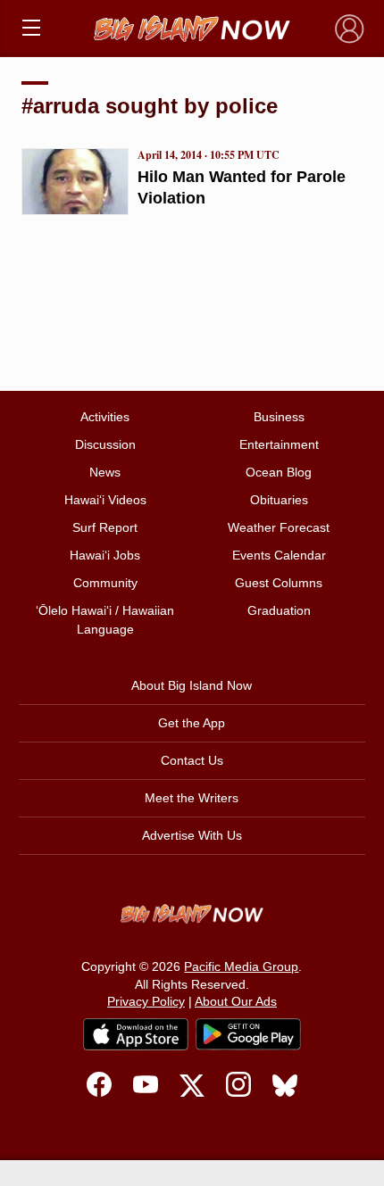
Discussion (105, 444)
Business (279, 417)
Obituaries (279, 500)
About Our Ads (236, 1001)
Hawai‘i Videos (105, 500)
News (105, 472)
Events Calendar (279, 555)
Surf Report (105, 527)
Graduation (279, 610)
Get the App (191, 723)
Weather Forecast (279, 527)
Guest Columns (278, 583)
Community (105, 583)
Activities (104, 417)
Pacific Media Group (241, 966)
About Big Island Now (191, 685)
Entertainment (279, 444)
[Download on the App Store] (135, 1033)
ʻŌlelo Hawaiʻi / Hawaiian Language (105, 619)
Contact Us (192, 760)
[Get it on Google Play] (248, 1034)
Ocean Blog (279, 472)
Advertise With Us (192, 835)
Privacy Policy (146, 1001)
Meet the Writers (191, 798)
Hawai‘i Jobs (105, 555)
